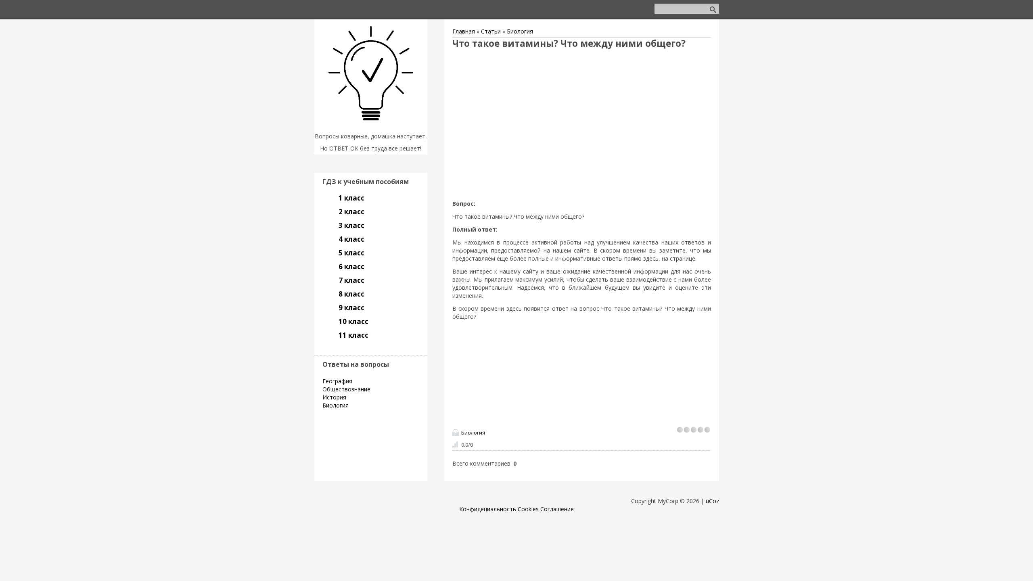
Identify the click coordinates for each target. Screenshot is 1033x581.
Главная (463, 31)
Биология (520, 31)
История (334, 397)
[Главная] (371, 126)
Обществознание (346, 389)
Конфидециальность (487, 509)
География (337, 381)
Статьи (491, 31)
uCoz (712, 501)
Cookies (528, 509)
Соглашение (557, 509)
